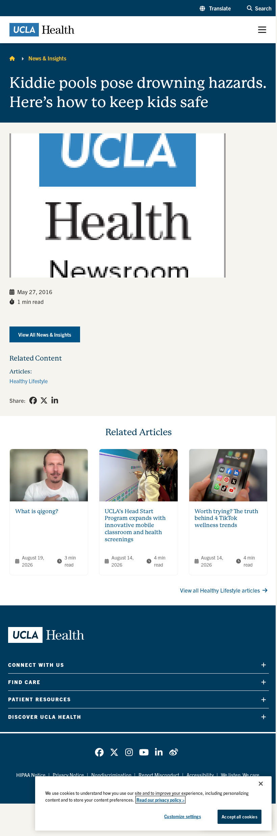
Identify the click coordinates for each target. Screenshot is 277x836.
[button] (215, 8)
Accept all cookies (239, 816)
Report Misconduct (158, 775)
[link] (33, 400)
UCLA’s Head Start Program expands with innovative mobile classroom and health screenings (135, 525)
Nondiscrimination (111, 775)
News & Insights (47, 58)
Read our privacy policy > (160, 800)
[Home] (12, 58)
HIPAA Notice (31, 775)
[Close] (260, 783)
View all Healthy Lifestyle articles (220, 590)
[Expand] (263, 665)
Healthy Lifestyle (28, 380)
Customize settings (182, 816)
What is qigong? (36, 511)
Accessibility (200, 775)
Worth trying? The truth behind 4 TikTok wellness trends (226, 518)
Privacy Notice (68, 775)
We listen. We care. (241, 775)
